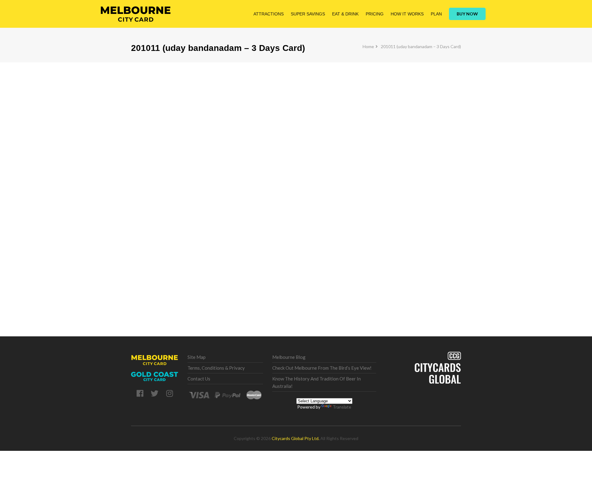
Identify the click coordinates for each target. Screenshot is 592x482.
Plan (436, 13)
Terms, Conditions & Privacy (216, 368)
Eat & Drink (345, 13)
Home (368, 46)
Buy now (467, 13)
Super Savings (308, 13)
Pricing (375, 13)
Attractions (268, 13)
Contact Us (198, 378)
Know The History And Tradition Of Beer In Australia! (316, 382)
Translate (342, 406)
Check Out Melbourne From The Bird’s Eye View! (322, 368)
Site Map (196, 357)
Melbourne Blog (289, 357)
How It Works (407, 13)
